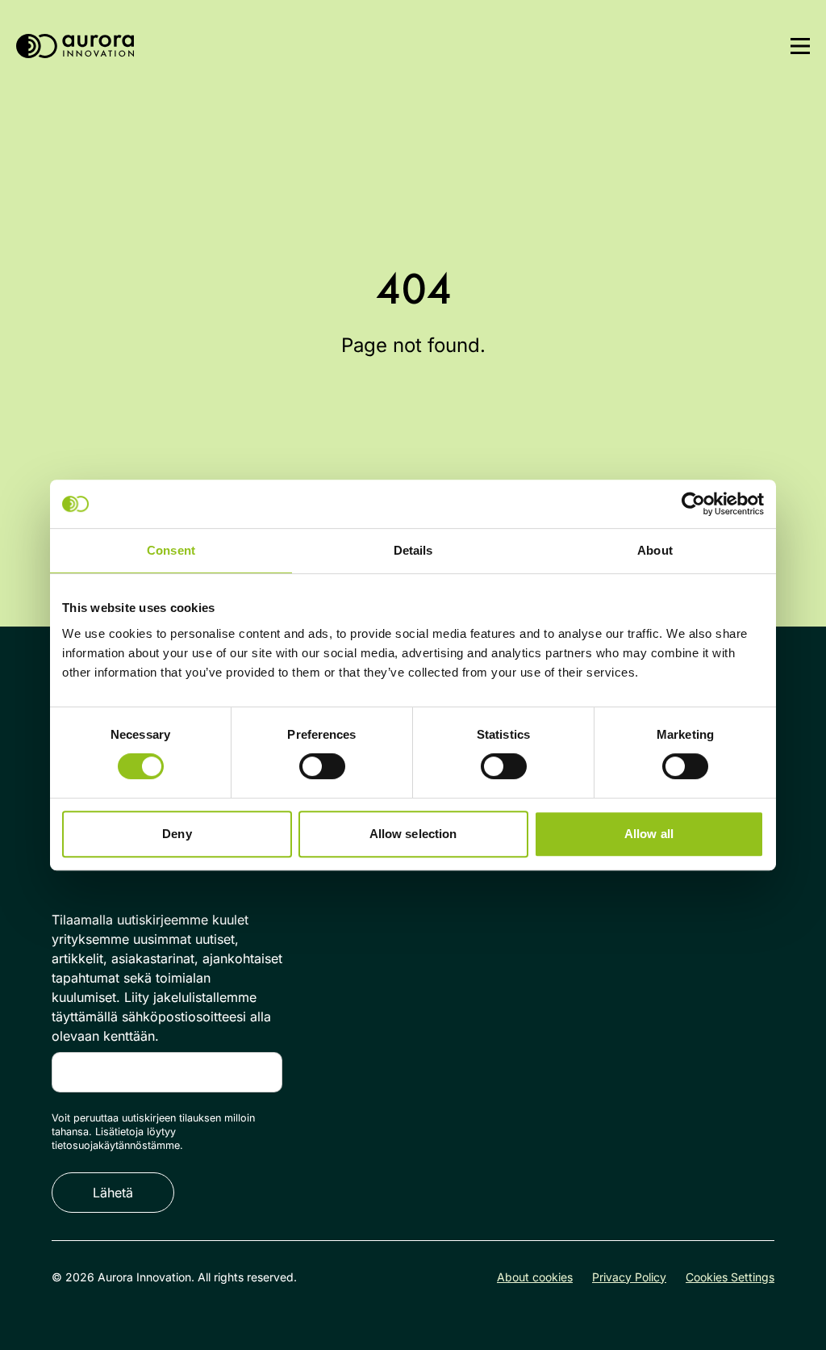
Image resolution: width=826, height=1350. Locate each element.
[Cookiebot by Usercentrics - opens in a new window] (693, 504)
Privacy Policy (629, 1277)
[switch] (322, 766)
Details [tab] (413, 550)
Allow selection (413, 834)
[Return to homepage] (75, 46)
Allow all (649, 834)
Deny (176, 834)
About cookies (535, 1277)
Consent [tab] (171, 550)
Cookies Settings (730, 1277)
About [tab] (655, 550)
